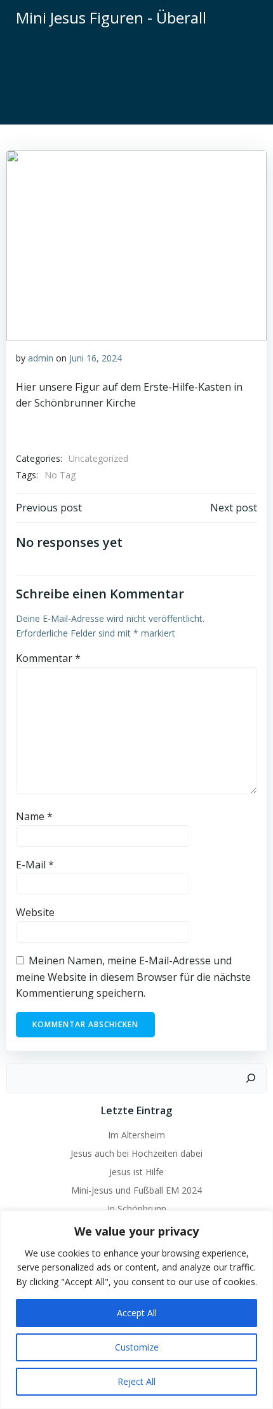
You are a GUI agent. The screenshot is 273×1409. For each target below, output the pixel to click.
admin (40, 358)
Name (34, 816)
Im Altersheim (136, 1135)
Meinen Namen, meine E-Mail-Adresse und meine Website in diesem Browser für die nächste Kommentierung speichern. (133, 977)
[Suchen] (251, 1078)
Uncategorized (98, 458)
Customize (137, 1347)
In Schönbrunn (136, 1209)
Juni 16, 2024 (95, 358)
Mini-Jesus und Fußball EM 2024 (136, 1190)
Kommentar (48, 658)
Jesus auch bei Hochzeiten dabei (136, 1153)
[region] (136, 1309)
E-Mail (35, 865)
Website (35, 912)
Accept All (137, 1313)
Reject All (136, 1381)
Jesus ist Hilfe (136, 1172)
